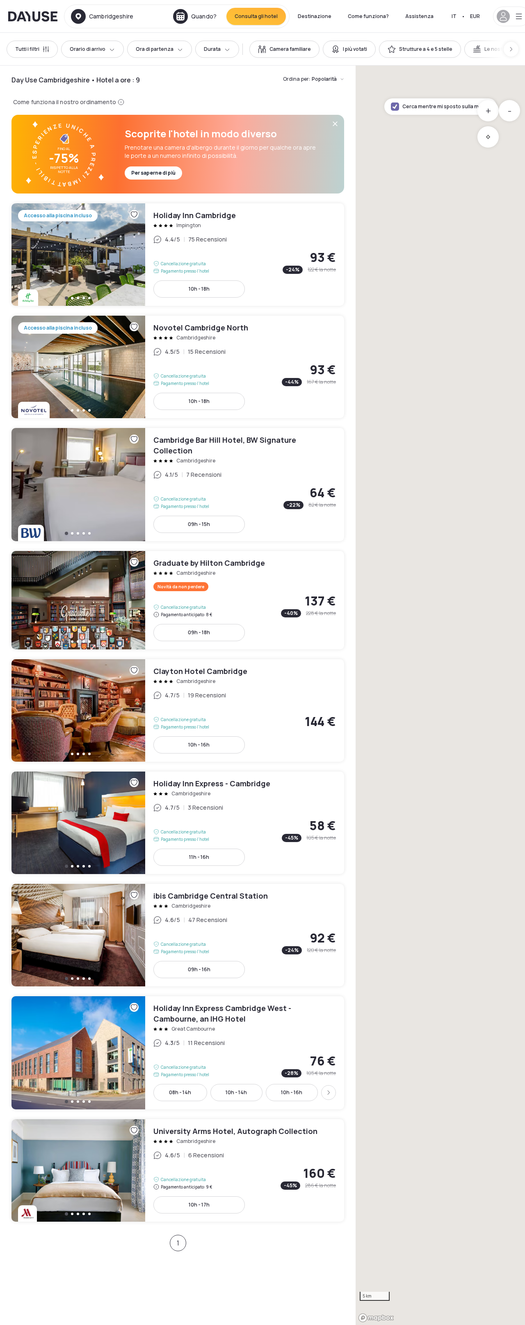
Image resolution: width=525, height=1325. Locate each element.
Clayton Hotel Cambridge (177, 710)
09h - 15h (199, 524)
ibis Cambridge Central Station (177, 935)
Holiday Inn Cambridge (177, 254)
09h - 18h (199, 632)
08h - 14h (180, 1092)
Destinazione (314, 16)
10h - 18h (199, 288)
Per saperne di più (153, 172)
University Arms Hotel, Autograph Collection (177, 1170)
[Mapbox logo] (376, 1318)
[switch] (284, 49)
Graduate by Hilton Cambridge (177, 600)
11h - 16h (199, 857)
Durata (212, 49)
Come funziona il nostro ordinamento (64, 102)
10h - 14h (236, 1092)
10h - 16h (199, 744)
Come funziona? (368, 16)
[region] (440, 695)
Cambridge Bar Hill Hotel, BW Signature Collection (177, 484)
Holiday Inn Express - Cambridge (177, 823)
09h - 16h (199, 969)
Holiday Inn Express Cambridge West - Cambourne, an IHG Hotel (177, 1052)
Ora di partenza (154, 49)
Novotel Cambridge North (177, 367)
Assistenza (419, 16)
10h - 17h (199, 1204)
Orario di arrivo (87, 49)
